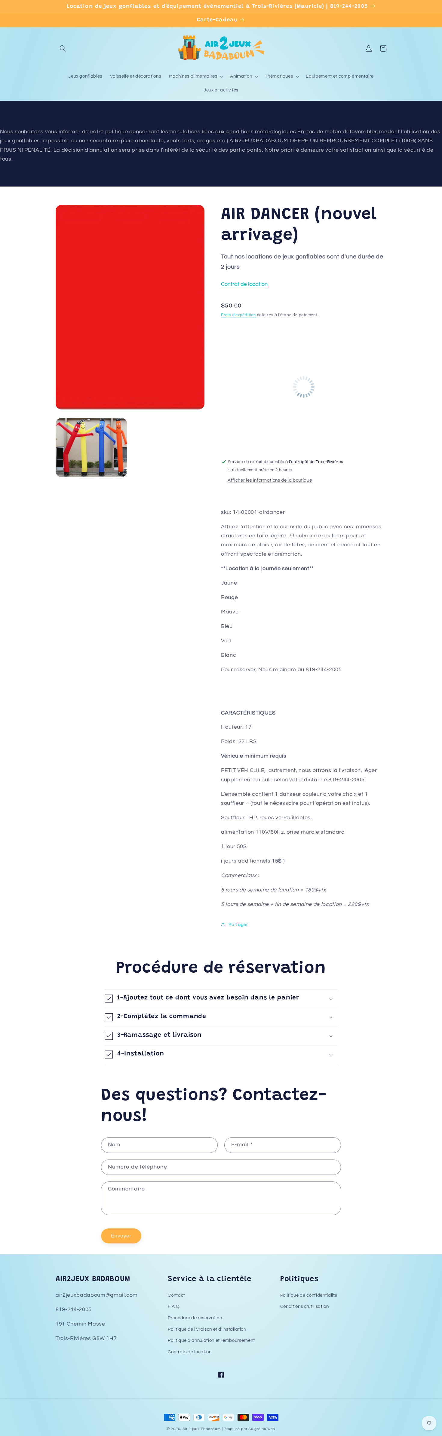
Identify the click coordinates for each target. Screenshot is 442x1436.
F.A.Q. (174, 1306)
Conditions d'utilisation (304, 1306)
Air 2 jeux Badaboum (202, 1429)
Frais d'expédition (238, 315)
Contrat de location (244, 284)
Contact (176, 1295)
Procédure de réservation (195, 1317)
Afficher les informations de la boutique (270, 480)
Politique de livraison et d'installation (207, 1329)
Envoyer (121, 1235)
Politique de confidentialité (308, 1295)
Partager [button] (238, 924)
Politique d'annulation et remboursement (211, 1340)
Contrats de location (189, 1351)
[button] (63, 48)
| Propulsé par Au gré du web (248, 1429)
